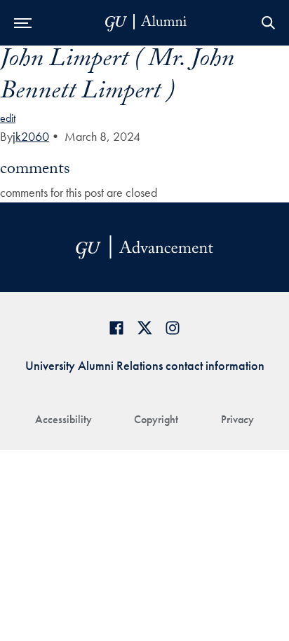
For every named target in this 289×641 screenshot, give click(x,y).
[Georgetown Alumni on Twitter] (144, 327)
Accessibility (63, 419)
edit (7, 118)
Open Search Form (268, 23)
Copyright (156, 419)
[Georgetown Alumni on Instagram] (172, 327)
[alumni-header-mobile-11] (146, 23)
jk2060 (31, 136)
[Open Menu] (23, 23)
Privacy (237, 419)
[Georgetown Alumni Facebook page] (116, 327)
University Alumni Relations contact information (144, 365)
